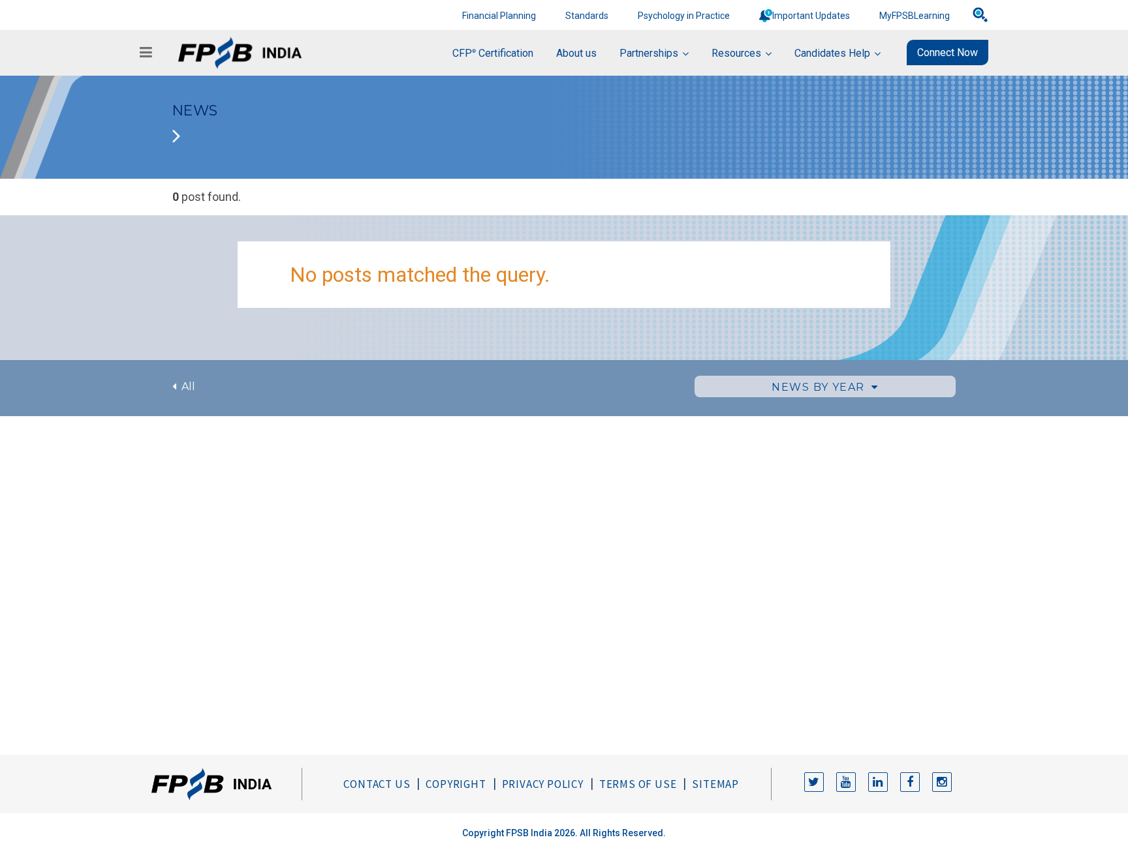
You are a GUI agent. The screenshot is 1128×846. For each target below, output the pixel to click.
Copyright (456, 784)
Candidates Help (832, 53)
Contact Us (376, 784)
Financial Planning (499, 15)
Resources (736, 53)
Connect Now (947, 52)
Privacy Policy (543, 784)
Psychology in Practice (684, 15)
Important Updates (811, 15)
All (185, 386)
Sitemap (715, 784)
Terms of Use (638, 784)
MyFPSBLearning (914, 15)
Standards (586, 15)
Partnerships (648, 53)
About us (576, 53)
